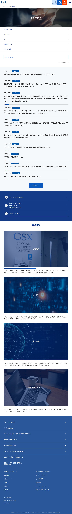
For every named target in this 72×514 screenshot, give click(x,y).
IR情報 (5, 486)
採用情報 (6, 489)
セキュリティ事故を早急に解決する (13, 457)
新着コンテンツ (8, 44)
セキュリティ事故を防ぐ (10, 439)
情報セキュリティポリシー (10, 500)
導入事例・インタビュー (10, 471)
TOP (3, 6)
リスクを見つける (8, 428)
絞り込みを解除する (63, 62)
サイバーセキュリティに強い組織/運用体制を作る (17, 433)
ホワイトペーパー (8, 479)
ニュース (7, 6)
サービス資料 (39, 479)
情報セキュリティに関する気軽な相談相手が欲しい (13, 463)
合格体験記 (7, 475)
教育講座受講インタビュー (43, 471)
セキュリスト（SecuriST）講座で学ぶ (14, 451)
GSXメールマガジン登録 (42, 489)
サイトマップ (7, 503)
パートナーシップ (41, 486)
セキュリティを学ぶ (9, 422)
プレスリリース (8, 29)
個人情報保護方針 (8, 497)
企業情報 (38, 482)
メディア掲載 (7, 49)
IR (4, 39)
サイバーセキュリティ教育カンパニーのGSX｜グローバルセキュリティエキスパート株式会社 (34, 512)
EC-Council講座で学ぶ (10, 445)
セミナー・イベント (41, 475)
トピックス (7, 34)
